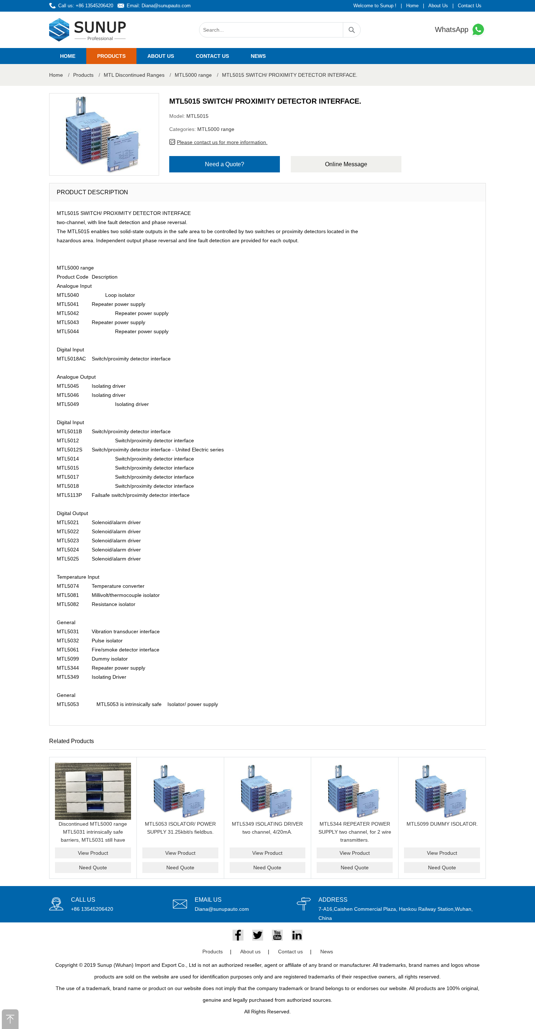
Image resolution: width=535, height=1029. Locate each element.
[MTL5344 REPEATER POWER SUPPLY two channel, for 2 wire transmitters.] (355, 791)
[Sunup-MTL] (87, 29)
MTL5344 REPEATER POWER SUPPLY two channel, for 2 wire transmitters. (354, 832)
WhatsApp (453, 29)
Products (111, 56)
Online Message (346, 164)
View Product (93, 853)
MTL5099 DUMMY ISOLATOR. (442, 824)
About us (160, 56)
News (258, 56)
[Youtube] (277, 935)
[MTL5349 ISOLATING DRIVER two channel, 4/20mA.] (268, 791)
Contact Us (470, 5)
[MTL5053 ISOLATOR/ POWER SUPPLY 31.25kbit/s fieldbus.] (180, 791)
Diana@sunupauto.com (166, 5)
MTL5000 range (193, 75)
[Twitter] (258, 935)
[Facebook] (238, 935)
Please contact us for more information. (222, 142)
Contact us (212, 56)
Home (412, 5)
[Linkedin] (297, 935)
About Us (438, 5)
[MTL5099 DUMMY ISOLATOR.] (442, 791)
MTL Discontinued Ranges (134, 75)
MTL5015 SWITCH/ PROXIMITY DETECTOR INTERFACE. (289, 75)
